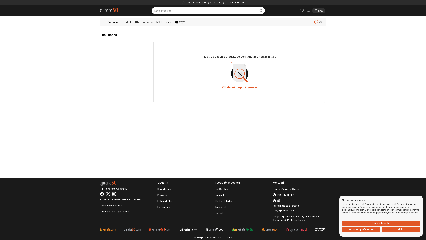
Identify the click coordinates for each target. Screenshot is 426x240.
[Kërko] (261, 11)
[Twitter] (108, 194)
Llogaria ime (163, 207)
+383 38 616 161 (285, 195)
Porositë (162, 195)
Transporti (220, 207)
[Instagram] (114, 194)
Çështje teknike (223, 201)
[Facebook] (102, 194)
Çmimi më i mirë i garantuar (114, 211)
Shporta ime (164, 189)
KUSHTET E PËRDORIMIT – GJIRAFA (120, 199)
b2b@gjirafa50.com (283, 210)
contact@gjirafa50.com (286, 189)
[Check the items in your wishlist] (301, 10)
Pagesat (219, 195)
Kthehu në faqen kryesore (239, 87)
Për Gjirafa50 (222, 189)
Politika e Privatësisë (111, 205)
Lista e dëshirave (166, 201)
